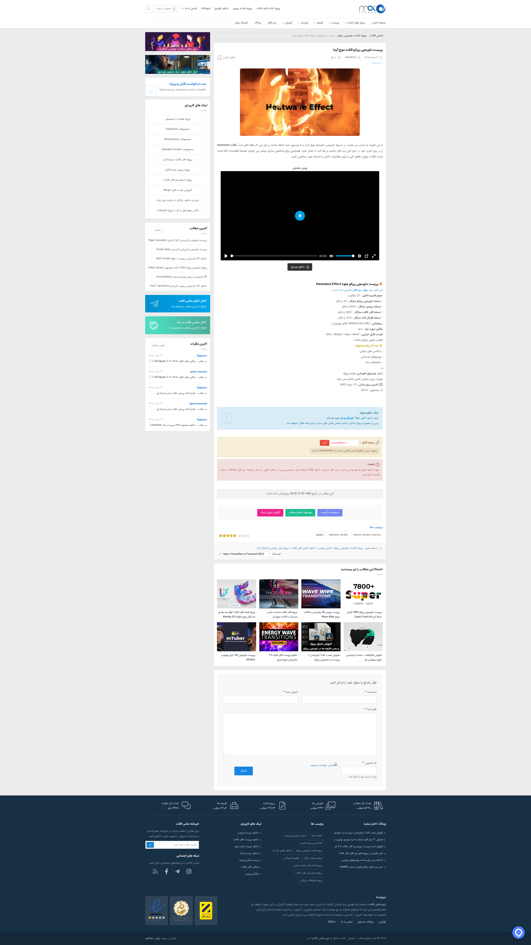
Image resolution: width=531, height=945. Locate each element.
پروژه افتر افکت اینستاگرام (177, 160)
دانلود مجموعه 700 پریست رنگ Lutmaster (172, 425)
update (319, 535)
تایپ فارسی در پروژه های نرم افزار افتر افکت (361, 853)
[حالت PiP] (366, 256)
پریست (335, 23)
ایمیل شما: (290, 692)
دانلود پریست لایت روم (246, 846)
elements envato (338, 535)
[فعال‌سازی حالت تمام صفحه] (373, 256)
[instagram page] (189, 871)
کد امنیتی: (369, 763)
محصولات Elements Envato (178, 149)
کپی (325, 442)
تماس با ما (191, 8)
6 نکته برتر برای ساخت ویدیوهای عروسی (362, 860)
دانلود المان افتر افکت (303, 548)
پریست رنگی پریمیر (248, 860)
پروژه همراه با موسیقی (177, 119)
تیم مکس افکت (320, 938)
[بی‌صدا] (331, 256)
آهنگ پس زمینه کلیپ (311, 843)
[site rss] (155, 871)
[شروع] (226, 256)
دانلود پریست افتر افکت (246, 839)
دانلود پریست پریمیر (247, 833)
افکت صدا (316, 836)
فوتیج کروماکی (291, 858)
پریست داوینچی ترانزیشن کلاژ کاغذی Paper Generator (177, 240)
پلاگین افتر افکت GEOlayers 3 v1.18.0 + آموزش (169, 361)
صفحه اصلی (379, 23)
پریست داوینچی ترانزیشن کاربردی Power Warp (182, 249)
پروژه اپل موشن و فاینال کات (272, 548)
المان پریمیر (324, 548)
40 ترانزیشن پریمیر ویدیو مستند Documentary (181, 277)
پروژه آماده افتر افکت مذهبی (307, 865)
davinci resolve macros (366, 535)
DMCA (331, 922)
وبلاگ (258, 23)
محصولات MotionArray (177, 139)
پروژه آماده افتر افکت (268, 8)
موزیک (304, 23)
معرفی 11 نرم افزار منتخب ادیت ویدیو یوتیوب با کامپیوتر (357, 839)
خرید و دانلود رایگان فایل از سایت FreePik (361, 867)
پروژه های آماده (356, 23)
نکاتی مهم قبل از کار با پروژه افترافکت (178, 210)
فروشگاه (205, 8)
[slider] (274, 256)
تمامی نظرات (158, 345)
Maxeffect (350, 57)
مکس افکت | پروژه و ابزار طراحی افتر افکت (370, 9)
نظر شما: (370, 709)
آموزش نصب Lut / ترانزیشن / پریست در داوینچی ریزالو (357, 833)
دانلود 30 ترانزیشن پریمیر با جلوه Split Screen (181, 259)
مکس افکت (376, 36)
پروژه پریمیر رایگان (313, 858)
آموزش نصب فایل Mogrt (177, 190)
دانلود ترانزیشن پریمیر (295, 836)
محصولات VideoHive (178, 129)
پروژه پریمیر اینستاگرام (177, 170)
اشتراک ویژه (241, 23)
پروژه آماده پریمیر (242, 8)
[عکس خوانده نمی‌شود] (323, 765)
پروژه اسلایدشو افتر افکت (178, 180)
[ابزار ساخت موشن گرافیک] (177, 41)
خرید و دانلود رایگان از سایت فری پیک (177, 200)
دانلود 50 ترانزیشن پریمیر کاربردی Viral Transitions (178, 286)
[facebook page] (166, 871)
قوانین (382, 922)
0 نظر (333, 57)
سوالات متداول (365, 922)
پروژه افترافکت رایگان (311, 880)
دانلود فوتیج (221, 8)
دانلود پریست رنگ (249, 853)
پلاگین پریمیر (251, 874)
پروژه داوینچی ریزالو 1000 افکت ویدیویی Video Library (177, 268)
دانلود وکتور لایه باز (282, 850)
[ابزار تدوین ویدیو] (177, 64)
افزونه (320, 23)
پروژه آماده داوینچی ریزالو (352, 36)
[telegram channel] (178, 871)
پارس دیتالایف (152, 938)
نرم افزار (272, 23)
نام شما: (371, 692)
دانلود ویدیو (297, 267)
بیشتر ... (156, 230)
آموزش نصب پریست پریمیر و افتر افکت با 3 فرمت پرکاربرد (357, 846)
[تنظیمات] (359, 256)
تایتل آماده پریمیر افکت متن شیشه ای (176, 393)
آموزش (288, 23)
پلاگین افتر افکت (249, 867)
